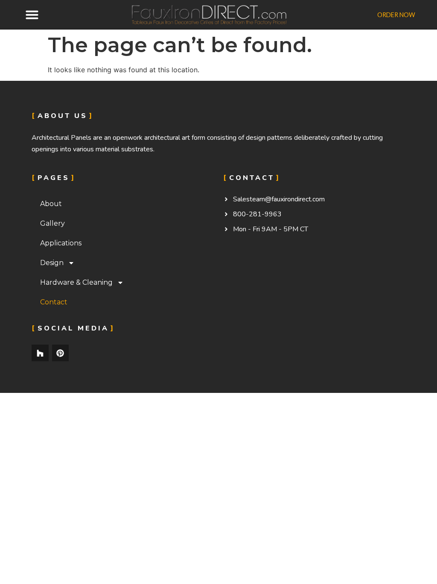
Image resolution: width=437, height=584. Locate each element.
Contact (53, 302)
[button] (32, 14)
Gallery (52, 223)
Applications (61, 243)
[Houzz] (40, 353)
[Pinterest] (60, 353)
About (51, 204)
